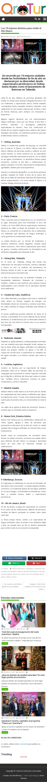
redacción (21, 629)
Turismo (5, 569)
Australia (31, 145)
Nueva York (16, 574)
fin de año (41, 571)
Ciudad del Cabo (39, 569)
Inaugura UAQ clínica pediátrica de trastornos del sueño (35, 586)
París (31, 574)
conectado (23, 744)
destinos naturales (23, 571)
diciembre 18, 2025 (9, 629)
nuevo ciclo (25, 574)
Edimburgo (33, 571)
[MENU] (44, 19)
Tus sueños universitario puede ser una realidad (12, 585)
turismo (14, 577)
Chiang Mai (29, 569)
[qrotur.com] (23, 15)
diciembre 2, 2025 (9, 718)
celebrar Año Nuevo (18, 569)
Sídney (9, 577)
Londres (3, 574)
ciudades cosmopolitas (8, 571)
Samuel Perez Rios (25, 37)
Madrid (9, 574)
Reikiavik (36, 574)
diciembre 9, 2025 (9, 672)
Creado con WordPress (12, 775)
